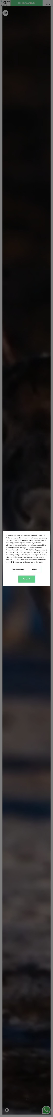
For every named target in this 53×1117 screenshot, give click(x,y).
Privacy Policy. (11, 550)
